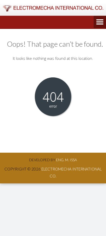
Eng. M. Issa (66, 160)
